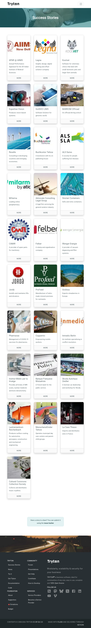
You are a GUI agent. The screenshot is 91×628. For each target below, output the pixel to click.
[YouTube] (49, 597)
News (10, 569)
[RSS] (49, 592)
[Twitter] (67, 592)
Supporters (12, 600)
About (10, 595)
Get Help (31, 574)
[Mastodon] (55, 592)
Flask (60, 622)
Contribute (32, 579)
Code (10, 588)
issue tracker (49, 523)
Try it (10, 574)
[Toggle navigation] (81, 4)
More (23, 78)
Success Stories (14, 565)
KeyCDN (80, 625)
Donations (13, 604)
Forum (30, 565)
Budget (10, 609)
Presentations (33, 569)
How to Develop (34, 583)
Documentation (14, 583)
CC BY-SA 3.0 (38, 622)
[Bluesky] (61, 592)
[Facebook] (74, 592)
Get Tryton (12, 579)
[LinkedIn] (80, 592)
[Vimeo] (55, 597)
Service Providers (34, 595)
